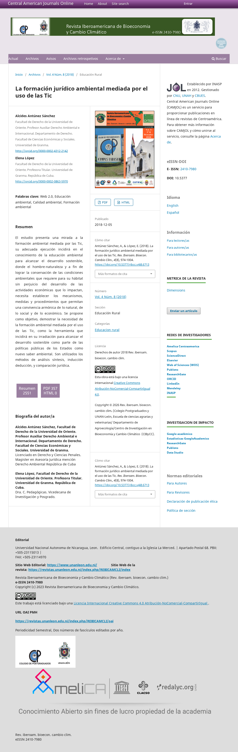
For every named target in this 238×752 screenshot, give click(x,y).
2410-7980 (188, 169)
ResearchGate (176, 374)
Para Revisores (178, 492)
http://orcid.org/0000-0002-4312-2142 (41, 151)
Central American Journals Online (40, 3)
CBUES (200, 95)
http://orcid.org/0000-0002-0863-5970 (41, 181)
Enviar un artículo (183, 311)
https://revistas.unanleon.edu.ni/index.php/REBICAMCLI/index (79, 569)
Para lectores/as (178, 240)
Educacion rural (107, 330)
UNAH (186, 95)
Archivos (32, 58)
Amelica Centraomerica (183, 346)
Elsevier (172, 360)
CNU (176, 95)
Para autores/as (178, 247)
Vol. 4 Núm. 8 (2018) (60, 74)
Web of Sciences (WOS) (183, 365)
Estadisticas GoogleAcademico (188, 438)
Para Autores (177, 483)
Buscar (220, 58)
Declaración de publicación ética (192, 501)
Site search (120, 3)
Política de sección (181, 510)
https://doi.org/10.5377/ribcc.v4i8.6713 (122, 264)
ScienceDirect (176, 355)
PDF (104, 202)
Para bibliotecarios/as (182, 254)
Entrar (188, 3)
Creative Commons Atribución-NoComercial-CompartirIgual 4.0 (122, 388)
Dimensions (176, 290)
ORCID (171, 379)
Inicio (19, 74)
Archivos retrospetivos (80, 58)
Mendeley (174, 388)
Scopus (172, 351)
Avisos (51, 58)
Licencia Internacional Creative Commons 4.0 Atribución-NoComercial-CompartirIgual (141, 603)
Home (88, 3)
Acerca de (114, 58)
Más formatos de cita (112, 274)
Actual (13, 58)
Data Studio (175, 452)
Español (173, 212)
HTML (125, 202)
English (172, 205)
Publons (172, 369)
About (102, 3)
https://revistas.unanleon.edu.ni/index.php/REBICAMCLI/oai (64, 621)
